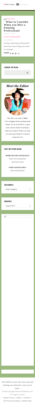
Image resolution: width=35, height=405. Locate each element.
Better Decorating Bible (17, 159)
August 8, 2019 (9, 33)
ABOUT (19, 398)
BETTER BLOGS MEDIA (12, 401)
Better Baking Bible (18, 170)
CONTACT (27, 398)
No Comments (8, 40)
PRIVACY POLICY (9, 398)
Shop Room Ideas (17, 162)
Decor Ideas (10, 19)
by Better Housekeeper (12, 37)
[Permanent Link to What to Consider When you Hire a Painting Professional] (5, 20)
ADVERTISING (27, 401)
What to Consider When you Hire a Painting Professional (16, 26)
